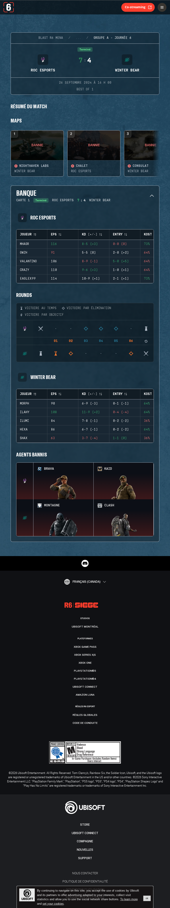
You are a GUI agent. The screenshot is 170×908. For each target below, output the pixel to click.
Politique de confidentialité (85, 881)
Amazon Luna (85, 694)
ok (147, 898)
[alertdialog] (85, 897)
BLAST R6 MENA (51, 38)
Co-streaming (135, 7)
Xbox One (85, 662)
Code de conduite (85, 722)
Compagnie (85, 841)
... (78, 38)
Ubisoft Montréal (85, 626)
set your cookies (53, 903)
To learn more (129, 899)
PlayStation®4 (85, 678)
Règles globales (85, 715)
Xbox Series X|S (85, 654)
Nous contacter (85, 873)
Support (85, 858)
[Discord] (85, 563)
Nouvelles (85, 849)
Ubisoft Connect (85, 833)
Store (85, 824)
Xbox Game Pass (85, 646)
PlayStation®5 (85, 670)
